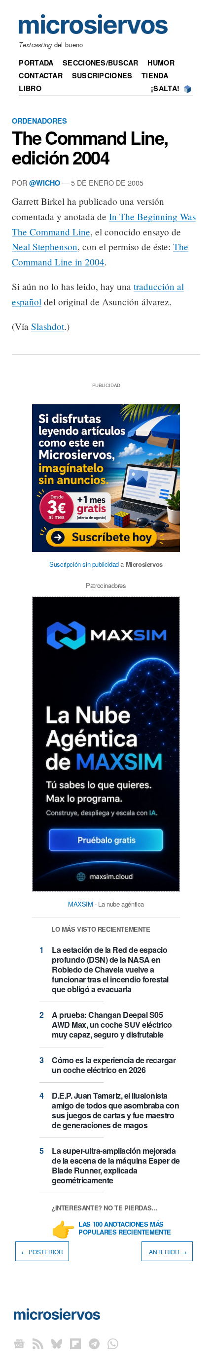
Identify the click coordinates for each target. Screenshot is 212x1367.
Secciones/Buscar (101, 62)
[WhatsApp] (112, 1343)
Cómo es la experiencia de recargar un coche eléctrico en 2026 (114, 1064)
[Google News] (19, 1343)
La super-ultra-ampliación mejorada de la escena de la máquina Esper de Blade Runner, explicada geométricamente (116, 1165)
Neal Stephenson (44, 246)
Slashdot (47, 326)
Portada (36, 62)
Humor (160, 62)
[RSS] (38, 1343)
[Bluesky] (56, 1343)
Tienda (154, 75)
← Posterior (42, 1251)
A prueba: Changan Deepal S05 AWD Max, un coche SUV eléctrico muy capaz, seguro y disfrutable (112, 1024)
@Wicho (44, 183)
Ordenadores (39, 121)
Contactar (41, 75)
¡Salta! (165, 88)
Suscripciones (102, 75)
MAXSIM (80, 904)
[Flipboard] (75, 1343)
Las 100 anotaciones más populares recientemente (124, 1228)
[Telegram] (94, 1343)
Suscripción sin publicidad (84, 564)
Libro (30, 88)
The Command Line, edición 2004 (90, 147)
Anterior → (167, 1251)
